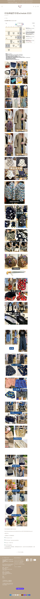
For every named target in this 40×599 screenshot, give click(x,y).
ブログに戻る (20, 552)
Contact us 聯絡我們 (17, 566)
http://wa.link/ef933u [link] (15, 540)
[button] (2, 6)
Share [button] (6, 18)
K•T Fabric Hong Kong (18, 596)
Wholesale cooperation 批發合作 (19, 565)
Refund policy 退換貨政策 (18, 562)
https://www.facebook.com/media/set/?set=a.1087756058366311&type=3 (18, 531)
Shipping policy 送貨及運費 (18, 561)
